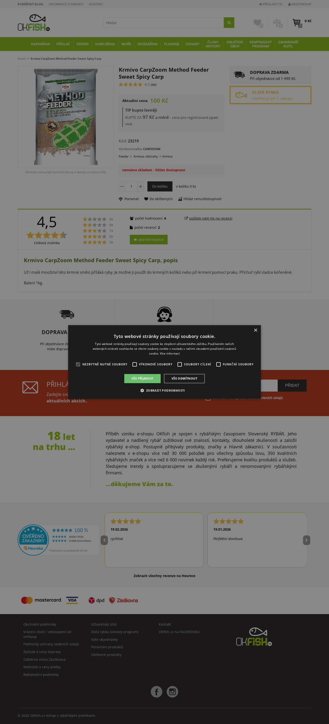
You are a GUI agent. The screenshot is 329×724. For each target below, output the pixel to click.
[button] (164, 390)
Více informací (170, 353)
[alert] (164, 362)
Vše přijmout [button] (142, 378)
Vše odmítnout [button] (184, 378)
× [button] (255, 330)
